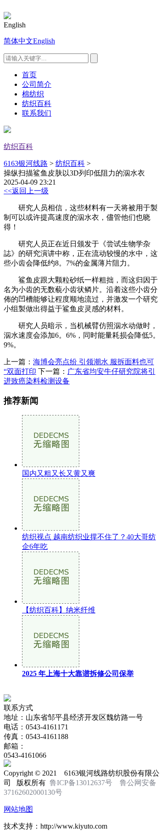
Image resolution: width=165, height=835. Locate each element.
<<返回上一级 (26, 191)
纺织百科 (36, 103)
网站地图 (18, 809)
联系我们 (36, 113)
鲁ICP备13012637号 (81, 783)
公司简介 (36, 84)
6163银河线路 (26, 163)
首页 (29, 75)
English (44, 41)
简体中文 (18, 41)
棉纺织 (33, 94)
